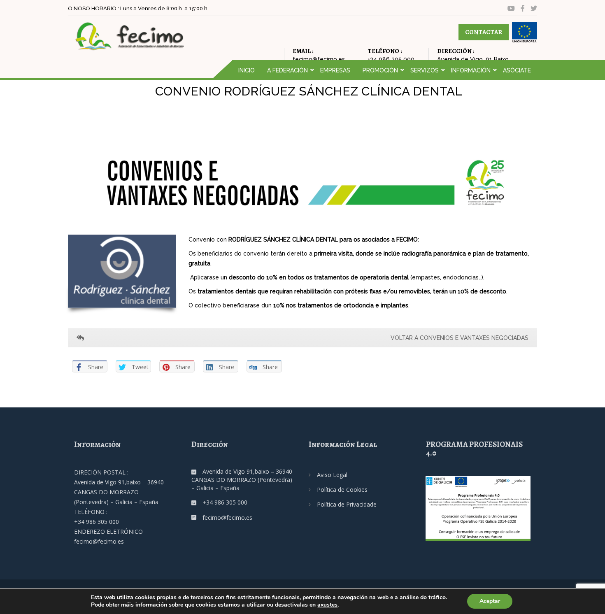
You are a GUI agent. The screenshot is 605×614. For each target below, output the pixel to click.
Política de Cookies (342, 489)
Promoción (380, 70)
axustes (327, 605)
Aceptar (489, 601)
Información (471, 70)
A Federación (287, 70)
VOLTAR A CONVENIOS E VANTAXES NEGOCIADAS (459, 338)
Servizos (424, 70)
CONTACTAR (483, 32)
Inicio (246, 70)
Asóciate (517, 70)
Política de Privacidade (347, 504)
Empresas (335, 70)
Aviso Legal (332, 475)
